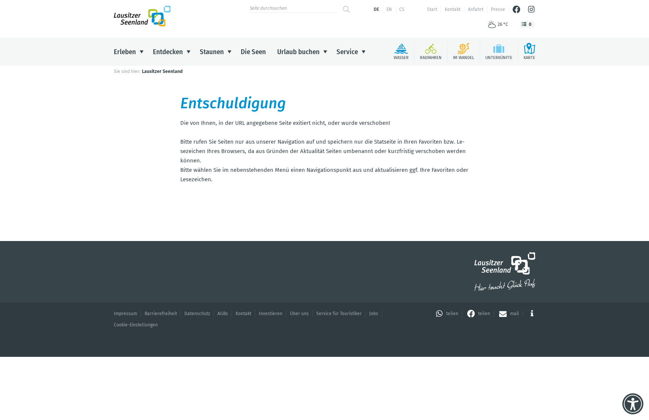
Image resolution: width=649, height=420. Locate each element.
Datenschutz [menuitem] (197, 313)
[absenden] (346, 9)
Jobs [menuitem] (373, 313)
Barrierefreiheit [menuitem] (161, 313)
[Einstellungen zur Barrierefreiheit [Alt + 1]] (632, 403)
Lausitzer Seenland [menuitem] (162, 71)
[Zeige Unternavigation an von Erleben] (141, 51)
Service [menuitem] (347, 51)
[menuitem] (516, 9)
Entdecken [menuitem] (168, 51)
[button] (446, 313)
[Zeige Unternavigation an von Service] (363, 51)
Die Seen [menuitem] (253, 51)
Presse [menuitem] (498, 9)
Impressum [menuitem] (125, 313)
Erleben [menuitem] (125, 51)
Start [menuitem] (432, 9)
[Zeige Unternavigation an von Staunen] (229, 51)
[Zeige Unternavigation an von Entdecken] (188, 51)
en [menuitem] (389, 9)
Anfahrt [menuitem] (475, 9)
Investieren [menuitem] (270, 313)
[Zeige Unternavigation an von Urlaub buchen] (325, 51)
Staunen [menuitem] (212, 51)
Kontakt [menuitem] (452, 9)
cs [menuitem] (401, 9)
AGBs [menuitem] (222, 313)
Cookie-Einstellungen (136, 325)
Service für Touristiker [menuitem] (339, 313)
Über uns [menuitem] (299, 313)
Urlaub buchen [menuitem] (298, 51)
